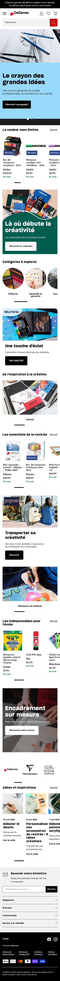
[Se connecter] (41, 13)
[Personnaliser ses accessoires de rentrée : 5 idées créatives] (36, 803)
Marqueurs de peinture (30, 606)
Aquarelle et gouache (35, 295)
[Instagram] (55, 939)
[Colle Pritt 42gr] (36, 640)
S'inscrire (52, 889)
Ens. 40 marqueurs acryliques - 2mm (12, 162)
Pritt (28, 659)
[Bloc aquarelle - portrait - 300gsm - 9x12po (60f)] (13, 451)
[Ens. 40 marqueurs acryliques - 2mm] (13, 146)
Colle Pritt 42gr (33, 655)
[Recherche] (53, 22)
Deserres (30, 474)
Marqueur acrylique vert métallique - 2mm (35, 162)
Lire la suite (9, 840)
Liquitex (6, 169)
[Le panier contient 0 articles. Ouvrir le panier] (55, 13)
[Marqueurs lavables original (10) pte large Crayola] (13, 640)
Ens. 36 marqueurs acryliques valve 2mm (35, 467)
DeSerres (13, 294)
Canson (30, 419)
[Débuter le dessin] (13, 803)
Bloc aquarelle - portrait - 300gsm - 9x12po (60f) (12, 467)
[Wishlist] (48, 13)
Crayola (6, 667)
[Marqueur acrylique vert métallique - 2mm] (36, 146)
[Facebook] (49, 939)
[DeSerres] (19, 13)
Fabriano (7, 474)
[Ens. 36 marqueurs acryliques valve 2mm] (36, 451)
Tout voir (53, 130)
